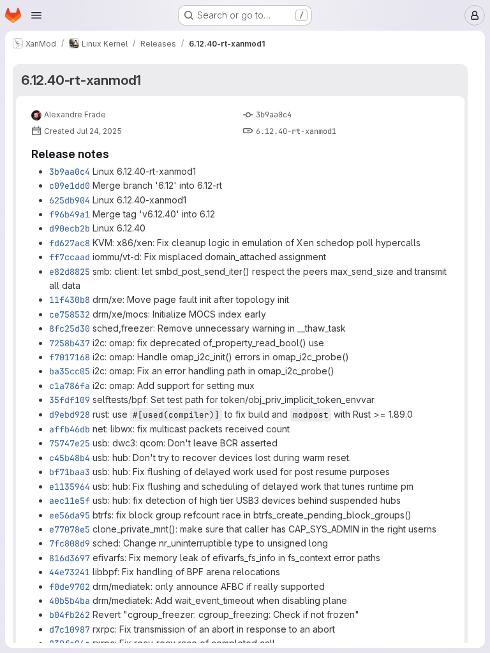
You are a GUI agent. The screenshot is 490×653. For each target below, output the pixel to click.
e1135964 (69, 486)
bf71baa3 (69, 472)
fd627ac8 (69, 243)
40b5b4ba (69, 600)
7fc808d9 (69, 543)
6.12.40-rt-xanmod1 (81, 80)
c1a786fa (69, 386)
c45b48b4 (69, 458)
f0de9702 (69, 586)
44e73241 (69, 572)
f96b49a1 (69, 214)
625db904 (69, 200)
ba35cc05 (69, 371)
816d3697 (69, 558)
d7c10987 (69, 629)
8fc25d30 (69, 328)
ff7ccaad (69, 257)
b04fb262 (69, 614)
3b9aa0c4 (274, 115)
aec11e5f (69, 500)
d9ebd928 (69, 414)
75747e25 (69, 443)
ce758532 (69, 314)
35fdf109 (69, 400)
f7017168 (69, 357)
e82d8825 (69, 271)
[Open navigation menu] (36, 15)
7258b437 (69, 343)
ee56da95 (69, 515)
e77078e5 (69, 529)
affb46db (69, 429)
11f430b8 (69, 299)
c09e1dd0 (69, 185)
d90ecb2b (69, 228)
